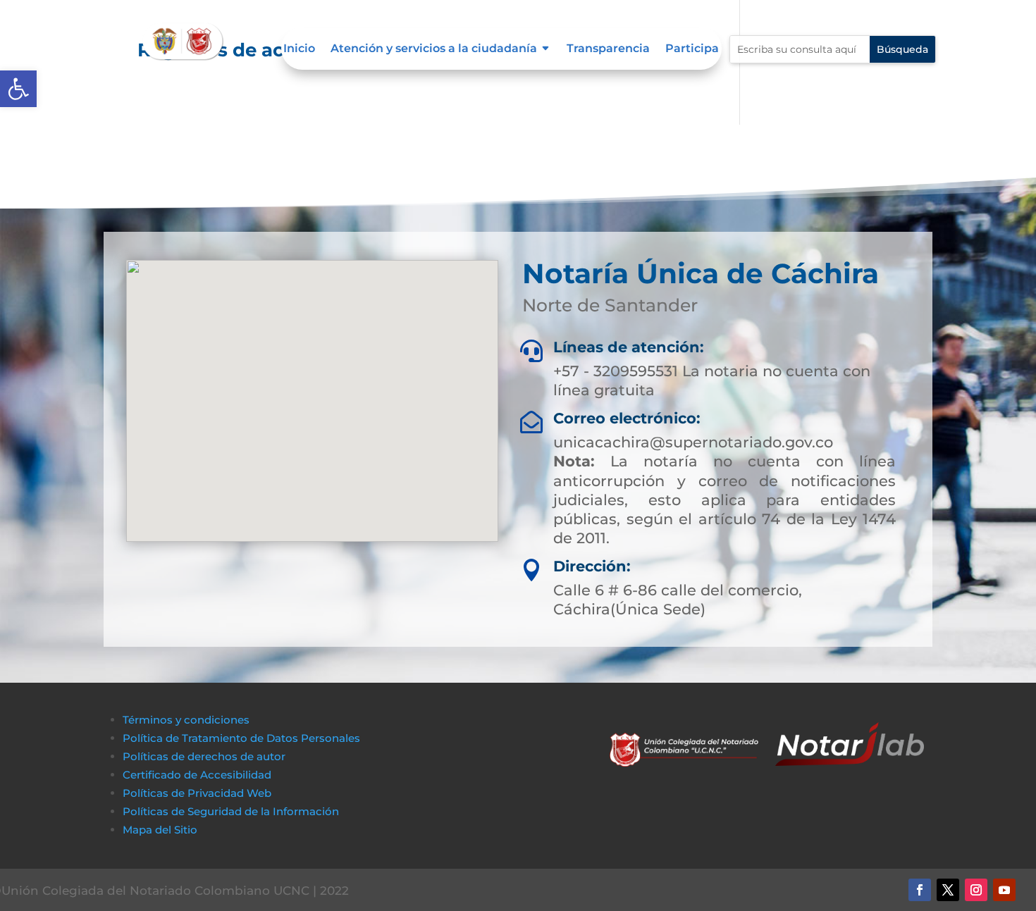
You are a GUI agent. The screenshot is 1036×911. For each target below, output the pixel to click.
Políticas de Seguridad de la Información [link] (231, 811)
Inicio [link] (299, 49)
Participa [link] (692, 49)
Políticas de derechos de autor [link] (204, 756)
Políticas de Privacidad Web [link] (197, 793)
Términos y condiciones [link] (186, 719)
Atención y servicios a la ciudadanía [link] (434, 49)
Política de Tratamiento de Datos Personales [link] (241, 738)
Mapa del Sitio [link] (161, 829)
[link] (18, 88)
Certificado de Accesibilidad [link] (197, 774)
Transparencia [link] (608, 49)
